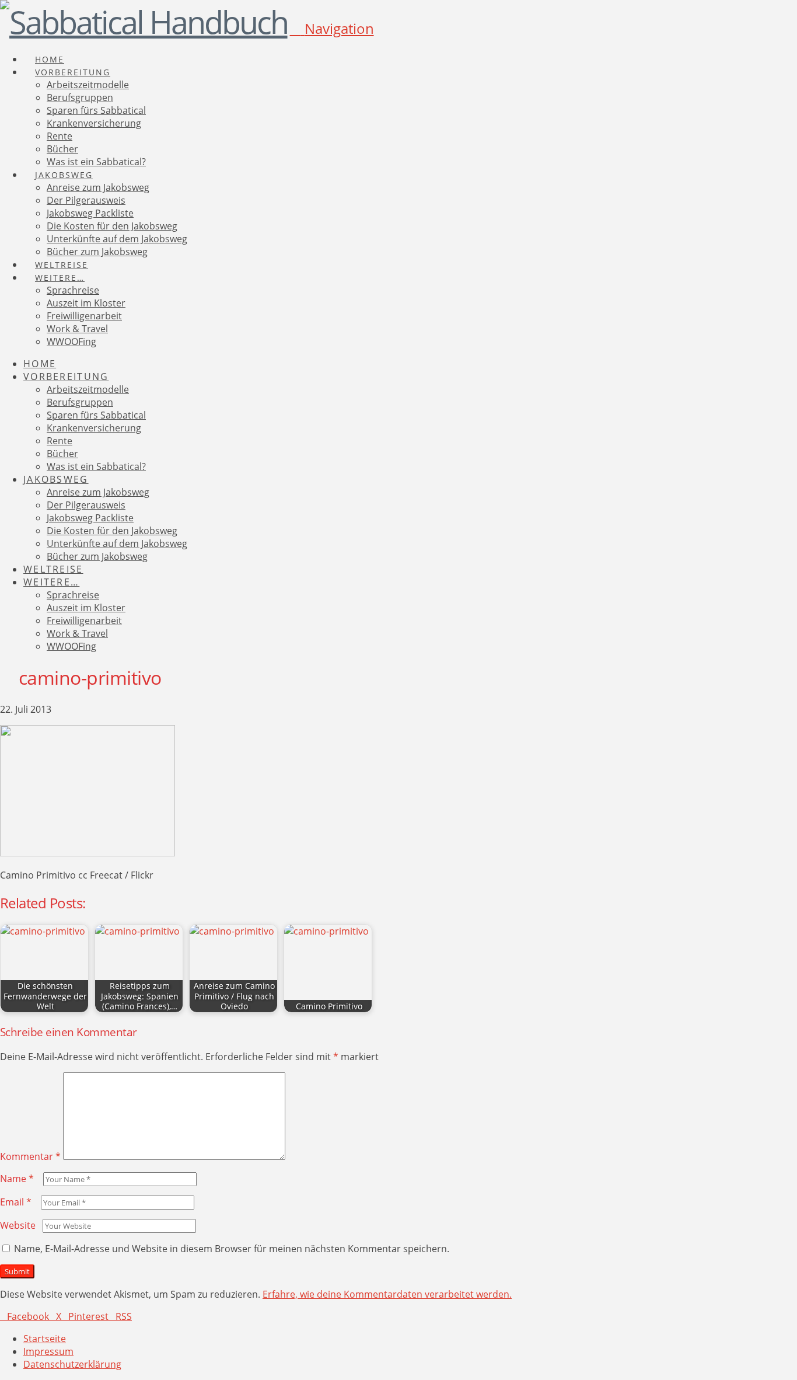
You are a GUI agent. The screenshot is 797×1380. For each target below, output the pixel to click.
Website (18, 1225)
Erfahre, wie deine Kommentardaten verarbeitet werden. (387, 1294)
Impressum (48, 1351)
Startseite (44, 1338)
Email (16, 1202)
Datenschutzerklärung (72, 1364)
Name (17, 1178)
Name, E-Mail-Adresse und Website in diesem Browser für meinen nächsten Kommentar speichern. (231, 1248)
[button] (332, 28)
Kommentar (30, 1156)
